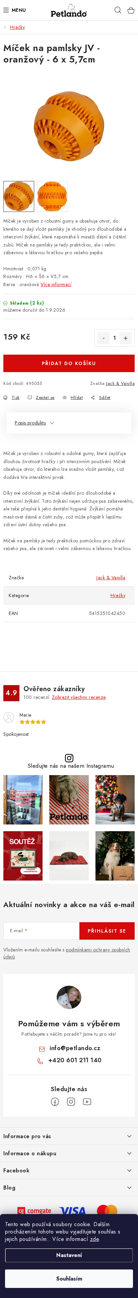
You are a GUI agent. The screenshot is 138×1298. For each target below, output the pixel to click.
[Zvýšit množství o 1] (126, 338)
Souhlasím (69, 1279)
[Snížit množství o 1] (103, 338)
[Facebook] (55, 1102)
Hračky (118, 595)
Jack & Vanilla (120, 383)
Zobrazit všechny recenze (79, 697)
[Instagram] (71, 1102)
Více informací (56, 284)
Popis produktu (30, 422)
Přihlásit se (107, 931)
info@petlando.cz (75, 1048)
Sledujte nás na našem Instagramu (70, 766)
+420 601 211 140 (75, 1060)
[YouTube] (87, 1102)
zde (94, 1239)
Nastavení (69, 1255)
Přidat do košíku (69, 363)
